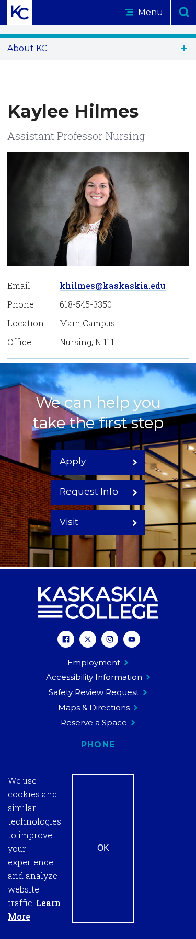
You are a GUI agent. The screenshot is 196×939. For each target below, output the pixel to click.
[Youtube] (131, 640)
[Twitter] (87, 640)
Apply (73, 461)
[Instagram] (109, 640)
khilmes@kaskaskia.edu (113, 285)
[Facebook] (65, 640)
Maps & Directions (94, 707)
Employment (93, 662)
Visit (69, 522)
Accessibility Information (94, 677)
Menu (149, 12)
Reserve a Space (94, 722)
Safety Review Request (94, 692)
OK (103, 847)
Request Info (89, 491)
